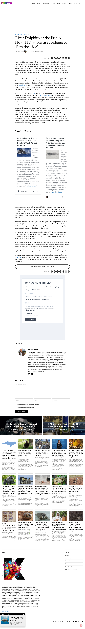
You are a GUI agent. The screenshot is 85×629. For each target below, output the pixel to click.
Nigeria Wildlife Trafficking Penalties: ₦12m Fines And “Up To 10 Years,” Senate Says (59, 489)
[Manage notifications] (81, 625)
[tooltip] (52, 58)
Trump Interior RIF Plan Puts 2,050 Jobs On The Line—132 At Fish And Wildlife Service (75, 490)
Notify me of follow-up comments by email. (28, 404)
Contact (67, 561)
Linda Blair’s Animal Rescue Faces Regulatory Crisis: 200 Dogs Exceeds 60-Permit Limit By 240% (59, 454)
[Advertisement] (42, 19)
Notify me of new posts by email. (25, 407)
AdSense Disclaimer (71, 570)
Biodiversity (20, 343)
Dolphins (22, 85)
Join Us (67, 555)
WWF (33, 93)
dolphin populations (45, 95)
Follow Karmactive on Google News (42, 266)
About (67, 552)
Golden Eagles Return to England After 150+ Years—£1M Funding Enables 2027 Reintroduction (25, 454)
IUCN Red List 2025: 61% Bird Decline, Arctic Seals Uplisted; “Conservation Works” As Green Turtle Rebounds (42, 527)
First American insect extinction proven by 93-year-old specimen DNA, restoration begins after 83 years (9, 527)
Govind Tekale (30, 51)
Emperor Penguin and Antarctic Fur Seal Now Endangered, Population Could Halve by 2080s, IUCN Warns (25, 491)
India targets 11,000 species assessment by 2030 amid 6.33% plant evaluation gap (25, 525)
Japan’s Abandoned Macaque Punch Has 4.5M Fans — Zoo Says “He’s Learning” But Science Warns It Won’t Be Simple (42, 491)
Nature (26, 34)
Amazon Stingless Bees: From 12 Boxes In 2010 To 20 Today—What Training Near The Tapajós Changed (59, 526)
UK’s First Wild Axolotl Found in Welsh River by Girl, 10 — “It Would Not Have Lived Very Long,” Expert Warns (76, 454)
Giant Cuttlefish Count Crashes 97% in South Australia (16, 618)
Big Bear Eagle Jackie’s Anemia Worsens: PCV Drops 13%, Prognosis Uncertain (42, 453)
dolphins (18, 257)
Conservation (19, 34)
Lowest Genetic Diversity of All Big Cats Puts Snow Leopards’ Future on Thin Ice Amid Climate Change (76, 527)
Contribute (68, 558)
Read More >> (6, 611)
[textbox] (21, 597)
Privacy (67, 564)
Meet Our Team (69, 567)
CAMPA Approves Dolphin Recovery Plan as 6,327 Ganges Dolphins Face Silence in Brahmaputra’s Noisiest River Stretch (9, 455)
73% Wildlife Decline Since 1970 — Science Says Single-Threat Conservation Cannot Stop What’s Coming (8, 490)
